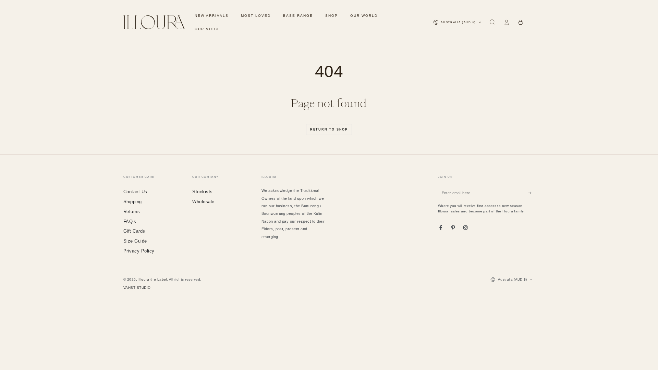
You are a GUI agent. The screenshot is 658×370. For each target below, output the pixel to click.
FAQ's (129, 221)
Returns (131, 211)
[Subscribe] (531, 193)
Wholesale (203, 201)
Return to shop (329, 129)
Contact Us (135, 191)
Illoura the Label (152, 279)
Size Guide (135, 241)
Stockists (202, 191)
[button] (492, 22)
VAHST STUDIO (137, 287)
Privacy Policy (139, 251)
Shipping (132, 201)
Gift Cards (134, 231)
